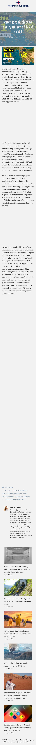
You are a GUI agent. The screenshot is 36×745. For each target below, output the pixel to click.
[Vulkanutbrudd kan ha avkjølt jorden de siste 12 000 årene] (18, 659)
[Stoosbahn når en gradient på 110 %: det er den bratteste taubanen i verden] (18, 594)
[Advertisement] (18, 123)
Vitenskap (9, 487)
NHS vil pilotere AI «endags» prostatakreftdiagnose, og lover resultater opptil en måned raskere (16, 493)
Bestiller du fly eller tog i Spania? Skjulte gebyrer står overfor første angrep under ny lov (17, 728)
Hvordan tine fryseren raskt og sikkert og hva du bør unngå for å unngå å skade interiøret (17, 569)
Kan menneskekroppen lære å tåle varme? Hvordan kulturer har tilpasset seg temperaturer (17, 695)
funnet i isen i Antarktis (14, 499)
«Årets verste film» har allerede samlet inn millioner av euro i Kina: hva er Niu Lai (18, 634)
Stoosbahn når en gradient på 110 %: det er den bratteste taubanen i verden (17, 601)
